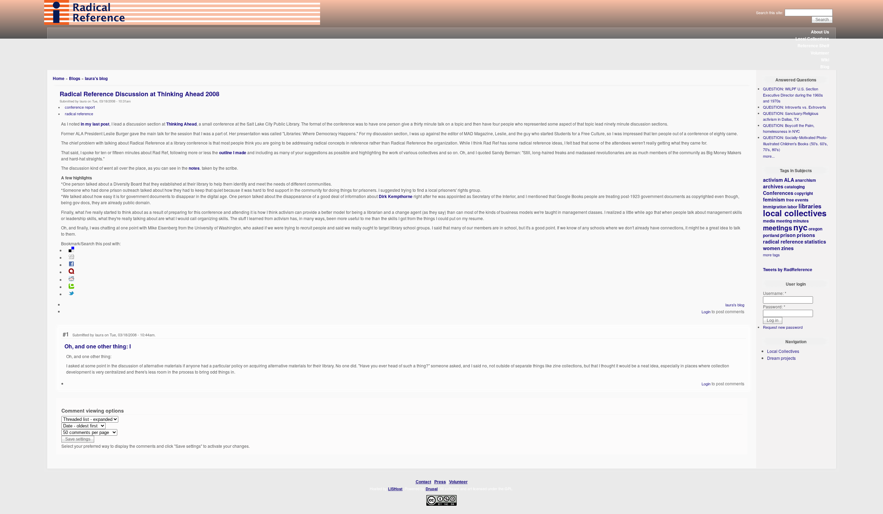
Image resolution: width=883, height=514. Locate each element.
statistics (815, 241)
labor (792, 207)
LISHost (395, 488)
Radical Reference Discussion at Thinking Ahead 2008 (139, 93)
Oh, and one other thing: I (98, 346)
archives (773, 186)
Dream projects (781, 358)
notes (194, 168)
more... (769, 156)
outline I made (232, 152)
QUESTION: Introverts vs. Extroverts (794, 107)
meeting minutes (792, 221)
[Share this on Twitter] (71, 294)
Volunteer (820, 53)
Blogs (74, 78)
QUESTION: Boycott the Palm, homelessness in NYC (788, 128)
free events (797, 200)
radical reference (79, 113)
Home (59, 78)
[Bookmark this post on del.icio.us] (71, 250)
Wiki (825, 60)
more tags (771, 254)
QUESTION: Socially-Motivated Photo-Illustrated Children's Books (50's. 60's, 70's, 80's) (795, 143)
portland (771, 235)
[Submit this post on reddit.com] (71, 280)
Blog (824, 66)
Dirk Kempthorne (396, 196)
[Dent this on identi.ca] (71, 272)
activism (773, 179)
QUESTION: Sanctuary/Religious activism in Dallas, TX (790, 116)
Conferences (778, 192)
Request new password (783, 327)
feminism (774, 199)
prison (788, 234)
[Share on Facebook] (71, 265)
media (769, 221)
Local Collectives (812, 39)
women (771, 248)
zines (787, 248)
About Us (820, 32)
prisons (806, 234)
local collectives (794, 213)
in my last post (95, 124)
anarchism (805, 180)
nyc (800, 227)
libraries (809, 206)
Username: (774, 293)
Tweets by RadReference (787, 269)
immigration (774, 207)
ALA (789, 179)
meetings (777, 228)
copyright (803, 193)
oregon (815, 229)
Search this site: (770, 12)
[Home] (182, 23)
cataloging (794, 187)
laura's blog (96, 78)
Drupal (432, 488)
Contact (423, 481)
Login (706, 311)
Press (440, 481)
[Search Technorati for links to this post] (71, 287)
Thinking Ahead (181, 124)
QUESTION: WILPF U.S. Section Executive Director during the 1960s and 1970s (793, 94)
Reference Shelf (813, 45)
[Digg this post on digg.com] (71, 257)
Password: (774, 306)
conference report (80, 107)
